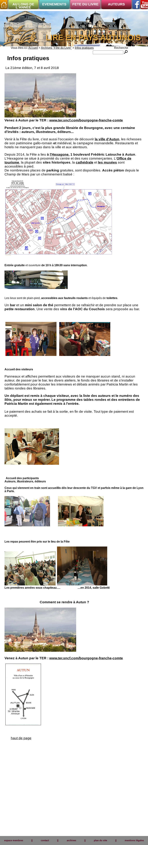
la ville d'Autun (107, 139)
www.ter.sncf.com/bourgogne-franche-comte (86, 120)
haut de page (21, 738)
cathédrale (84, 162)
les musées (107, 162)
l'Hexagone (59, 154)
